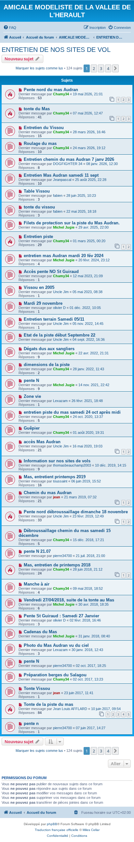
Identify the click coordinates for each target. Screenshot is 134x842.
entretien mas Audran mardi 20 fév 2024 (63, 255)
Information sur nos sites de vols (57, 460)
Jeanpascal (62, 180)
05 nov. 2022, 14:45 (88, 324)
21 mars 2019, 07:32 (80, 497)
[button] (115, 68)
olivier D (59, 308)
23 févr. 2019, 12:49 (88, 516)
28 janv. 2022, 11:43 (88, 369)
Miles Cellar (91, 830)
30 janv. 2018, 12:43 (87, 650)
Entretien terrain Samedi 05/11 (54, 319)
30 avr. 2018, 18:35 (93, 604)
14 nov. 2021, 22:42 (93, 385)
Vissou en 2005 (39, 287)
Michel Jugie (63, 227)
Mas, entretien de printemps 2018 (57, 565)
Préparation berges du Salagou (55, 674)
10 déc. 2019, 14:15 (110, 465)
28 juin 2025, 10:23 (81, 195)
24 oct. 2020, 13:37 (88, 417)
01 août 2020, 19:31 (88, 432)
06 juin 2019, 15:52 (86, 481)
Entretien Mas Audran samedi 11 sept (61, 175)
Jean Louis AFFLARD (70, 709)
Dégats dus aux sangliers (49, 348)
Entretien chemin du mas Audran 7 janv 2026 (69, 159)
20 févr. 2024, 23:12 (94, 260)
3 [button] (101, 68)
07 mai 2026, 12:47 (88, 113)
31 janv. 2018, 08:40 (94, 636)
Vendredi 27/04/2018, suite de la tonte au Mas (69, 600)
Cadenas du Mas (40, 631)
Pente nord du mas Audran (51, 89)
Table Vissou (37, 191)
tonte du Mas (37, 108)
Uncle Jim (61, 292)
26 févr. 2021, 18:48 (87, 401)
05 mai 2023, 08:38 (87, 292)
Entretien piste (38, 236)
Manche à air (36, 584)
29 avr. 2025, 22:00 (93, 227)
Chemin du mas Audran (48, 492)
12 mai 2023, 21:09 (88, 276)
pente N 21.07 (37, 551)
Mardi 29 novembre (43, 303)
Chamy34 (61, 94)
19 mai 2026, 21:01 (88, 94)
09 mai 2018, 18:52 (88, 588)
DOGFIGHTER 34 (67, 164)
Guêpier (32, 428)
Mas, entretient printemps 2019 (55, 476)
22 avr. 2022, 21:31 (93, 353)
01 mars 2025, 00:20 (89, 241)
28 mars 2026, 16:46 (89, 132)
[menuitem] (9, 27)
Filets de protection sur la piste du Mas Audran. (72, 222)
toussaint (60, 481)
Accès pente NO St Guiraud (51, 271)
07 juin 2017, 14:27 (90, 728)
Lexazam (60, 401)
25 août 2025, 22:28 (90, 180)
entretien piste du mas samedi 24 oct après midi (72, 412)
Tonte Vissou (37, 688)
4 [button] (108, 68)
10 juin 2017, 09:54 (106, 709)
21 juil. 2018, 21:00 (90, 556)
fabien (57, 195)
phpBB (52, 824)
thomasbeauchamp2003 (72, 465)
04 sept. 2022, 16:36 (89, 339)
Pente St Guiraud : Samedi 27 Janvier (61, 615)
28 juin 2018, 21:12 (87, 569)
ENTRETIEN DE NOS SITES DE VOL (56, 49)
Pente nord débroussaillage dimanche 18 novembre (76, 511)
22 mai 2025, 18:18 (81, 211)
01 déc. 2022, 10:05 (85, 308)
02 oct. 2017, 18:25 (91, 666)
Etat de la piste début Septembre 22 (59, 335)
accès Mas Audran (42, 441)
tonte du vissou (39, 207)
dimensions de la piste (47, 364)
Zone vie (32, 396)
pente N (31, 380)
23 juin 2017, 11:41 (78, 693)
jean (56, 497)
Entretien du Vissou (44, 127)
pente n (31, 723)
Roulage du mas (40, 143)
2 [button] (94, 68)
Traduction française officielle (56, 830)
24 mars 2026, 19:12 (89, 148)
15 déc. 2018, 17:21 (88, 540)
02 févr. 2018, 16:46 (85, 620)
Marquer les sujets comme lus (39, 68)
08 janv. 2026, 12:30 (102, 164)
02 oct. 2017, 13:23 (88, 679)
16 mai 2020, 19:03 (87, 446)
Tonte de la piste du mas (48, 704)
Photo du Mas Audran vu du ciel (56, 645)
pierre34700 (62, 556)
